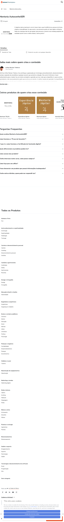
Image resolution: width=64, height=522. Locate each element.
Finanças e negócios (7, 344)
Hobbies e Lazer (6, 361)
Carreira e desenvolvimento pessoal (12, 245)
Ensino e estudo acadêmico (9, 314)
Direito (3, 319)
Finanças (3, 351)
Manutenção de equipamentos (10, 371)
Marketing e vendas (7, 380)
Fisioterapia (4, 454)
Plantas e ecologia (7, 424)
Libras (3, 329)
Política (3, 334)
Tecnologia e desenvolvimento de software (14, 464)
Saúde (3, 456)
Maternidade (4, 294)
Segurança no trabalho (7, 307)
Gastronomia (4, 270)
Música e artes (5, 410)
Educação (3, 321)
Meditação (4, 236)
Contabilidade (5, 346)
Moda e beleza (5, 390)
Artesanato (4, 412)
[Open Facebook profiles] (3, 492)
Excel (2, 466)
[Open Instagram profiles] (16, 492)
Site (2, 471)
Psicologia (4, 336)
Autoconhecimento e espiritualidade (12, 228)
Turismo (3, 363)
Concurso (3, 316)
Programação (4, 469)
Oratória (3, 255)
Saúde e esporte (6, 446)
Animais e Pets (5, 218)
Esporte (3, 451)
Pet (2, 221)
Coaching (3, 250)
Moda (2, 403)
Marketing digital (6, 383)
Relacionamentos (6, 437)
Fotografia (4, 285)
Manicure (3, 398)
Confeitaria (4, 265)
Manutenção (4, 373)
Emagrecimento (5, 449)
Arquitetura (4, 304)
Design (3, 282)
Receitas (3, 273)
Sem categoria (5, 478)
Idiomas (3, 326)
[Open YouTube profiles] (13, 492)
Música (3, 417)
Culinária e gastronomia (8, 263)
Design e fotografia (7, 280)
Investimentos (5, 354)
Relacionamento (5, 439)
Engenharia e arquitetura (8, 302)
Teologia (3, 238)
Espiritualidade (5, 233)
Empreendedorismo (6, 349)
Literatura (4, 331)
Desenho (3, 415)
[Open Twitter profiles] (6, 492)
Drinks (3, 268)
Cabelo (3, 393)
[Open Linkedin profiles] (9, 492)
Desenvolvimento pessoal (8, 253)
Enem (2, 324)
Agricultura (4, 427)
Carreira (3, 248)
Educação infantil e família (9, 292)
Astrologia (4, 231)
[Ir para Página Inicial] (9, 2)
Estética (3, 395)
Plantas (3, 429)
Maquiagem (4, 400)
